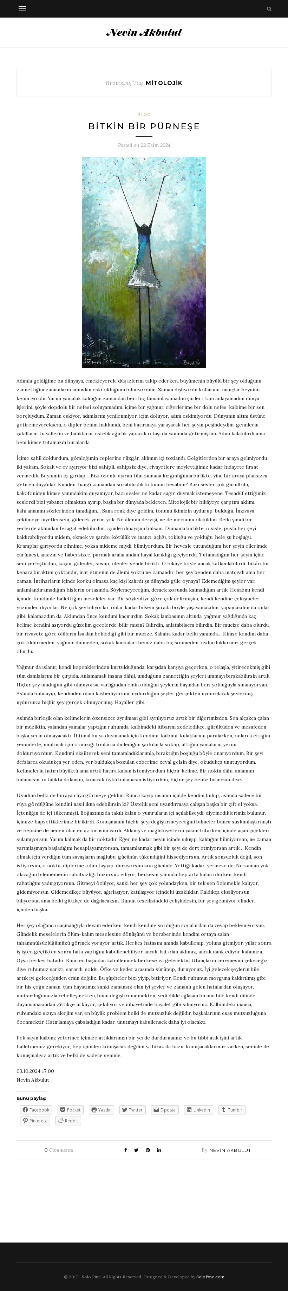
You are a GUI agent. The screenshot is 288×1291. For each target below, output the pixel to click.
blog (144, 114)
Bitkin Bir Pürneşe (144, 126)
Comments (58, 1150)
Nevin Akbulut (230, 1150)
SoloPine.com (210, 1276)
